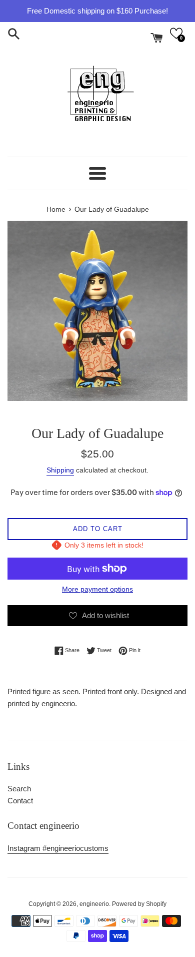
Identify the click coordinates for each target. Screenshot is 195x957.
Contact (20, 800)
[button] (176, 33)
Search (19, 788)
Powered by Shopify (139, 903)
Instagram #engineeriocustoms (58, 848)
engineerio (94, 903)
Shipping (60, 470)
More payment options (97, 589)
